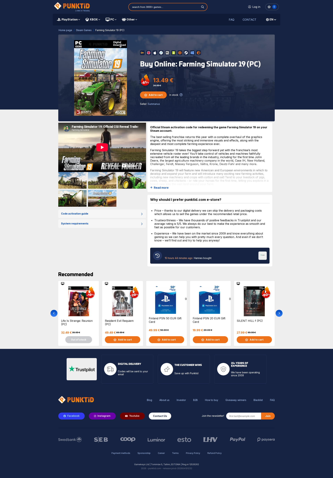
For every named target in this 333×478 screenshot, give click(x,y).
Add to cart (156, 94)
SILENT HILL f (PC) (250, 320)
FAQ (231, 19)
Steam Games (84, 30)
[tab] (68, 19)
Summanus (154, 103)
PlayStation (70, 19)
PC (112, 19)
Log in (256, 7)
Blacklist (258, 400)
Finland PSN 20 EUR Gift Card (209, 320)
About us (164, 400)
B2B (195, 400)
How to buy (211, 400)
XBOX (94, 19)
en (271, 19)
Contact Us (160, 415)
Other (131, 19)
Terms (175, 453)
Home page (65, 30)
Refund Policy (214, 453)
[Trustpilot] (263, 255)
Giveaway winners (235, 400)
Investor (181, 400)
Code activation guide (74, 213)
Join (268, 415)
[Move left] (53, 313)
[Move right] (279, 313)
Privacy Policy (193, 453)
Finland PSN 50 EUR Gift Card (165, 320)
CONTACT (249, 19)
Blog (149, 400)
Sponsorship (144, 453)
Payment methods (121, 453)
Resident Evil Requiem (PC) (119, 322)
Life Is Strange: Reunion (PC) (77, 322)
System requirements (74, 223)
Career (161, 453)
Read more (161, 187)
